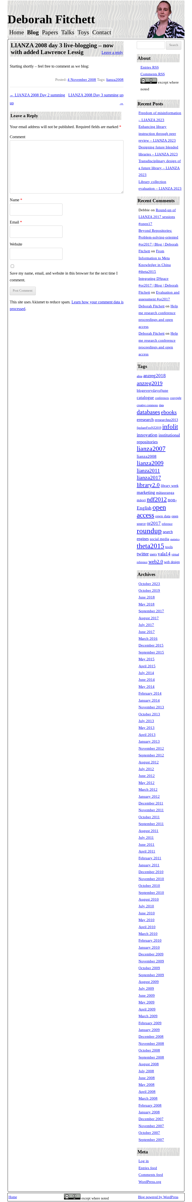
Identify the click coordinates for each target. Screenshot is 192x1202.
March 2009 (148, 1016)
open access (151, 511)
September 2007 (151, 1140)
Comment (17, 137)
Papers (50, 32)
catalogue (145, 397)
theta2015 (150, 546)
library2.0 (148, 485)
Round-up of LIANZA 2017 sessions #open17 (157, 217)
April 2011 (146, 851)
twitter (143, 553)
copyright (175, 398)
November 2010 (151, 879)
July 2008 (146, 1071)
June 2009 (146, 995)
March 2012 (148, 789)
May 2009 (146, 1002)
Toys (83, 32)
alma (139, 376)
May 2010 (146, 920)
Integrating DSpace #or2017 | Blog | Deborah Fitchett (158, 285)
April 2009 (147, 1009)
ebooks (169, 412)
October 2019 (149, 590)
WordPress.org (149, 1182)
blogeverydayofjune (152, 390)
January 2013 (149, 741)
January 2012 (149, 796)
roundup (149, 531)
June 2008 (146, 1078)
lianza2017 (149, 478)
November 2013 (151, 707)
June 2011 (146, 845)
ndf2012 (157, 499)
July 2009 (146, 988)
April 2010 (147, 927)
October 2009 (149, 968)
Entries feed (147, 1168)
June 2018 (146, 597)
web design (172, 562)
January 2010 (149, 947)
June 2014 (146, 680)
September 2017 (151, 611)
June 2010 (146, 913)
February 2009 (150, 1023)
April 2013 (147, 735)
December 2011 (150, 803)
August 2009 (148, 982)
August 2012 (148, 762)
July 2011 (146, 838)
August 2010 (148, 899)
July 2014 (146, 673)
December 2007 (151, 1119)
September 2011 (151, 824)
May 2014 (146, 687)
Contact (101, 32)
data (161, 405)
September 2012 (151, 755)
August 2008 (148, 1064)
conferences (162, 398)
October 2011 (149, 817)
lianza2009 (150, 463)
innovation (147, 435)
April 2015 (147, 666)
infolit (170, 426)
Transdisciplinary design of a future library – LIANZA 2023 (159, 168)
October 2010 (149, 886)
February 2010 (150, 940)
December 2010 (151, 872)
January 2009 (149, 1030)
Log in (143, 1161)
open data (162, 516)
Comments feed (150, 1175)
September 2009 (151, 975)
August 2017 (148, 618)
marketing (146, 492)
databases (148, 412)
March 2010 (148, 934)
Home (16, 32)
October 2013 (149, 714)
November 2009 (151, 961)
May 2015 (146, 659)
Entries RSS (149, 67)
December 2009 (151, 954)
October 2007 (149, 1133)
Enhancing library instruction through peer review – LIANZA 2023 (157, 133)
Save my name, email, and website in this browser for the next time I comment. (64, 276)
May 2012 (146, 783)
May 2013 (146, 728)
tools (169, 547)
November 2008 (151, 1044)
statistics (175, 539)
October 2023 (149, 584)
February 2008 (150, 1105)
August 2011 (148, 831)
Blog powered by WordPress (158, 1197)
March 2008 (148, 1098)
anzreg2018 (154, 375)
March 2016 (148, 639)
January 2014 (149, 700)
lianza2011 (148, 471)
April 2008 (147, 1092)
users (153, 554)
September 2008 (151, 1057)
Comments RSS (152, 74)
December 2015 (151, 645)
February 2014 (150, 693)
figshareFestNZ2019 (149, 428)
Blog (33, 32)
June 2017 (146, 632)
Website (16, 244)
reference (167, 524)
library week (169, 486)
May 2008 (146, 1085)
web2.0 (155, 561)
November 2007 (151, 1126)
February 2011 (149, 858)
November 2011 (151, 810)
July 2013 (146, 721)
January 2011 (149, 865)
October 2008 (149, 1050)
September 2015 (151, 652)
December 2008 (151, 1037)
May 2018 (146, 604)
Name (16, 200)
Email (16, 222)
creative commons (147, 405)
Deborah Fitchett (51, 19)
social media (159, 539)
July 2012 (146, 769)
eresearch (145, 419)
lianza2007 (151, 448)
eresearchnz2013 (166, 420)
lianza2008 (115, 80)
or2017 (154, 523)
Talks (67, 32)
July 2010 (146, 906)
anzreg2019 (149, 383)
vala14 (164, 553)
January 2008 (149, 1112)
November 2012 (151, 748)
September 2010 (151, 893)
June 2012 (146, 776)
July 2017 (146, 625)
